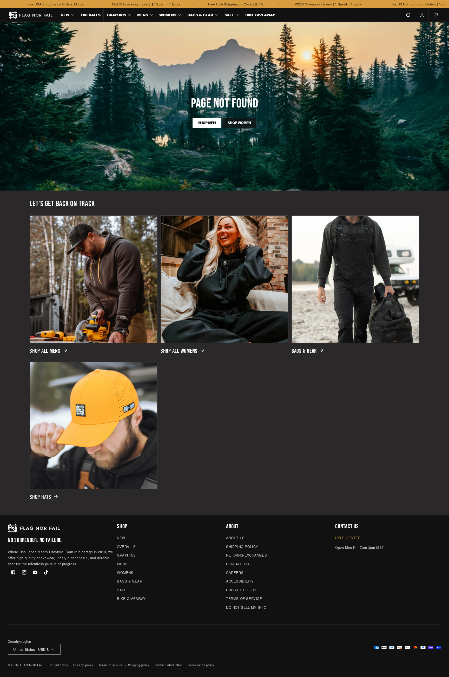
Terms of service (111, 665)
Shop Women (239, 122)
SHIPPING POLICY (242, 546)
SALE (121, 589)
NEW (121, 538)
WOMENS (125, 572)
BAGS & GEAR (304, 351)
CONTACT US (237, 563)
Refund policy (58, 665)
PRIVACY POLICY (241, 589)
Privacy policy (83, 665)
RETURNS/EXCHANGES (246, 555)
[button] (67, 15)
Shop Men (207, 122)
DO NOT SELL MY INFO (246, 607)
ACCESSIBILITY (240, 581)
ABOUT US (235, 538)
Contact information (168, 665)
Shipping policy (139, 665)
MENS (122, 563)
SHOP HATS (40, 497)
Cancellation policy (201, 665)
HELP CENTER (348, 538)
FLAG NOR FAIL (32, 665)
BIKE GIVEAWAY (131, 598)
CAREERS (234, 572)
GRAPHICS (126, 555)
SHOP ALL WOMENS (179, 351)
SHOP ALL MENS (45, 351)
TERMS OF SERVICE (244, 598)
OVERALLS (126, 546)
